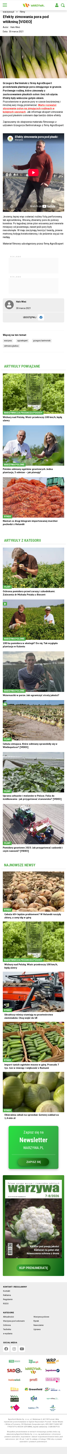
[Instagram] (14, 1349)
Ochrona (7, 1325)
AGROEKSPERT (22, 341)
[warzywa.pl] (33, 5)
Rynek (36, 1321)
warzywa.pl (8, 12)
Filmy (22, 12)
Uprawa (37, 1329)
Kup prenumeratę (33, 1268)
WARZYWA (8, 341)
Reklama (7, 1295)
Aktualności (8, 1317)
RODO (6, 1303)
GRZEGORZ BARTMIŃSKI (41, 341)
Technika (7, 1329)
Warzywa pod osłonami (14, 1321)
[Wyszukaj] (63, 5)
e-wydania (7, 1333)
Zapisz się (33, 1162)
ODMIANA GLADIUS (11, 346)
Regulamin (8, 1299)
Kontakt (6, 1291)
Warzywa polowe (41, 1317)
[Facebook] (41, 317)
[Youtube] (22, 1349)
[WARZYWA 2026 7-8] (33, 1219)
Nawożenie (38, 1325)
